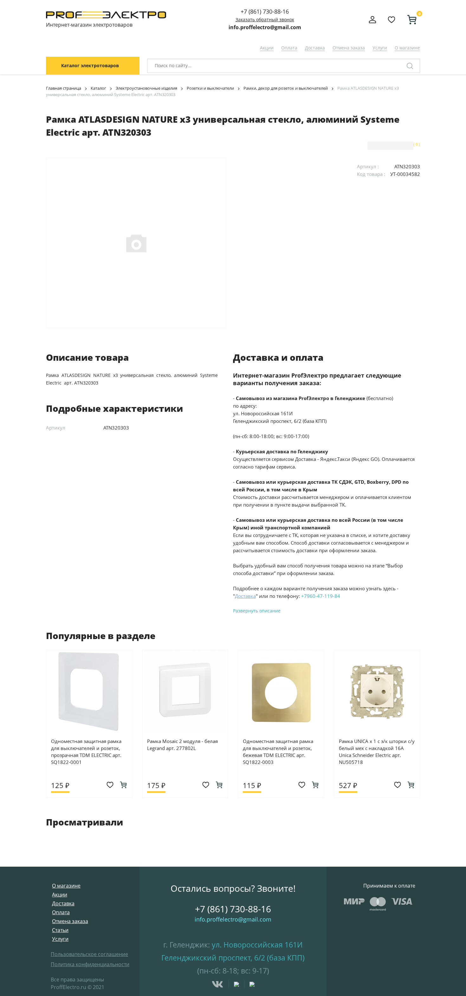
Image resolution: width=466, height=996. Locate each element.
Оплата (289, 48)
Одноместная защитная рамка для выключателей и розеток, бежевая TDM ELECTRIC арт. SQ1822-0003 (278, 751)
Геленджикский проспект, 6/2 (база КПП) (233, 958)
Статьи (60, 930)
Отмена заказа (349, 48)
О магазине (407, 48)
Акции (267, 48)
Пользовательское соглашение (89, 954)
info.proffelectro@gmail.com (265, 27)
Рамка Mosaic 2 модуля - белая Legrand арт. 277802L (182, 744)
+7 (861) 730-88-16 (265, 11)
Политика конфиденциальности (90, 964)
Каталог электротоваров (90, 65)
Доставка (315, 48)
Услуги (379, 48)
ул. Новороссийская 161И (257, 945)
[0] (409, 19)
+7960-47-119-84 (320, 596)
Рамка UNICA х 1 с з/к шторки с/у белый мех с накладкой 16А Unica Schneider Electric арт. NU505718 (377, 751)
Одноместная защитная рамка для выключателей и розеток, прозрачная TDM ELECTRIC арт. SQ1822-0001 (86, 751)
